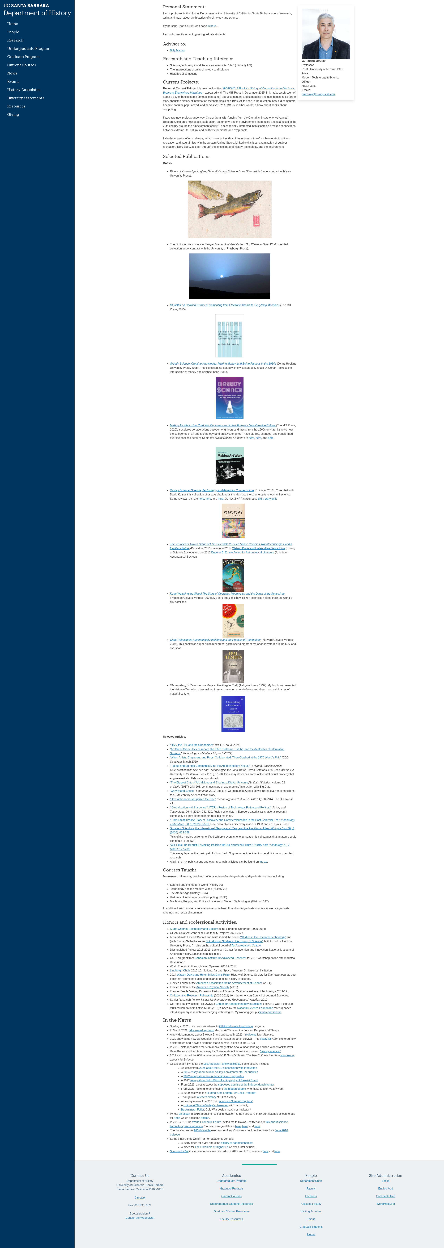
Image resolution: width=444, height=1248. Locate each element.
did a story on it (267, 498)
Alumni (311, 1234)
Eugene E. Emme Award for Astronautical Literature (242, 552)
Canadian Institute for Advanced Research (220, 958)
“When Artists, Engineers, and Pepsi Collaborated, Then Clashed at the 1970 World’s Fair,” (225, 757)
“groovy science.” (270, 1051)
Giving (13, 114)
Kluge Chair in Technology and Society (194, 928)
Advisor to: (174, 43)
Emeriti (311, 1219)
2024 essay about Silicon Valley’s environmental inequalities (220, 1072)
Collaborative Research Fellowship (191, 995)
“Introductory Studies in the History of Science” (234, 941)
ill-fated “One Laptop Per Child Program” (231, 1092)
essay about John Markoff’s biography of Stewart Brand (224, 1080)
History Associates (23, 89)
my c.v (263, 861)
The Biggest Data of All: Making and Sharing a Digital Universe (209, 782)
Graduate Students (311, 1226)
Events (13, 81)
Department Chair (311, 1180)
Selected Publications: (187, 156)
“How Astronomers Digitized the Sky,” (193, 799)
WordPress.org (386, 1203)
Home (12, 23)
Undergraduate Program (28, 48)
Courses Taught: (180, 869)
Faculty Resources (231, 1219)
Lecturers (311, 1196)
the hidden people (235, 1088)
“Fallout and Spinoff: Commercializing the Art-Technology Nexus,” (210, 765)
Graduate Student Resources (231, 1211)
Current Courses (21, 65)
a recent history (206, 1097)
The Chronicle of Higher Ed (211, 1147)
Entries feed (385, 1188)
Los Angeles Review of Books (221, 1063)
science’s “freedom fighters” (236, 1101)
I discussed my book (201, 1030)
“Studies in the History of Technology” (263, 937)
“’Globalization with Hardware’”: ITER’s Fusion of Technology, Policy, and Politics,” (220, 807)
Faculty (310, 1188)
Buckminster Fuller (192, 1109)
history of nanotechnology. (237, 1142)
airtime (205, 1117)
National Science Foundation (255, 1008)
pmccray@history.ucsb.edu (318, 94)
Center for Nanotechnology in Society (238, 1003)
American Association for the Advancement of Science (229, 983)
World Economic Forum (206, 1122)
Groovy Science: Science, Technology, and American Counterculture (212, 490)
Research (15, 40)
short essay (287, 1055)
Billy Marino (177, 50)
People (13, 32)
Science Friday (179, 1151)
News (12, 73)
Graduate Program (23, 56)
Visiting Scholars (311, 1211)
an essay (184, 1113)
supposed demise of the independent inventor (246, 1084)
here (251, 437)
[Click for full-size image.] (326, 33)
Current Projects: (181, 81)
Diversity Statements (25, 98)
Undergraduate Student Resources (231, 1203)
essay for (266, 1038)
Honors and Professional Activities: (200, 922)
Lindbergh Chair (180, 970)
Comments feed (385, 1196)
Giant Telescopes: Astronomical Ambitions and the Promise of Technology (215, 639)
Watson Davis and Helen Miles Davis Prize (258, 548)
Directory (140, 1197)
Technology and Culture (246, 945)
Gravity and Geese (182, 790)
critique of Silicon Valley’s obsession (205, 1105)
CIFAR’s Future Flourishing (236, 1026)
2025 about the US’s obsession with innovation (228, 1067)
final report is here (270, 1012)
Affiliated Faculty (311, 1203)
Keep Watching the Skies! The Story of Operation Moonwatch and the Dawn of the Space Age (227, 593)
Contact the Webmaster (140, 1217)
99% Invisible (202, 1130)
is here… (213, 25)
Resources (16, 106)
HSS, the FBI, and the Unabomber (192, 745)
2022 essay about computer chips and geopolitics (213, 1076)
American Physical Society (212, 987)
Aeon (177, 1117)
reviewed (251, 1034)
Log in (386, 1180)
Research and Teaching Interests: (198, 58)
